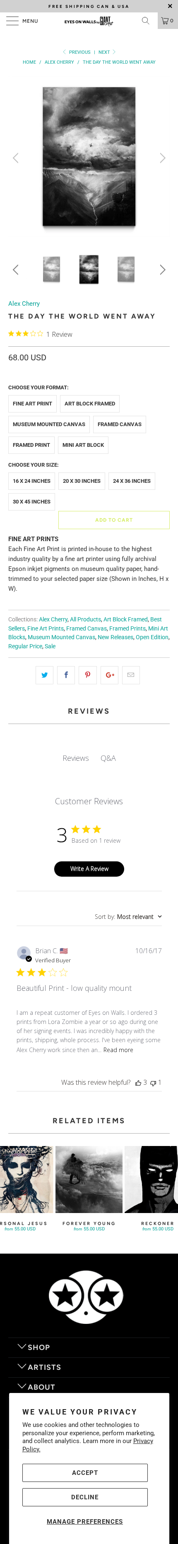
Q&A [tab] (108, 758)
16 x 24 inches (32, 481)
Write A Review (89, 869)
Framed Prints (127, 628)
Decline (85, 1497)
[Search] (148, 20)
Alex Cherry (24, 303)
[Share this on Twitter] (44, 675)
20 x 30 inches (82, 481)
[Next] (161, 158)
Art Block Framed (90, 403)
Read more (118, 1050)
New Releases (115, 637)
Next (105, 52)
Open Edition (152, 637)
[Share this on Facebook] (66, 675)
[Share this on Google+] (109, 675)
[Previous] (17, 158)
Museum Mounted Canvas (49, 424)
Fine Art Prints (45, 628)
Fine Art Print (32, 403)
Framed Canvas (120, 424)
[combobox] (128, 917)
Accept (85, 1473)
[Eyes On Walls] (89, 20)
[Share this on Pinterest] (87, 675)
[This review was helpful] (138, 1082)
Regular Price (25, 646)
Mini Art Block (83, 445)
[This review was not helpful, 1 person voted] (153, 1082)
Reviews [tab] (76, 758)
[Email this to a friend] (131, 675)
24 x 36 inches (132, 481)
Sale (50, 646)
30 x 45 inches (32, 502)
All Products (85, 619)
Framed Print (31, 445)
